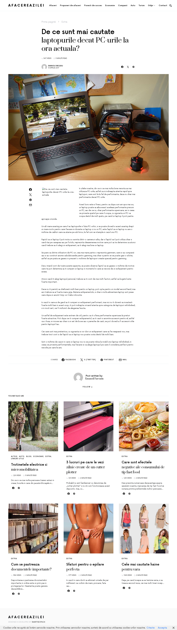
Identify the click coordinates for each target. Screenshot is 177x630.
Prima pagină (48, 21)
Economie (38, 456)
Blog (29, 456)
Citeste (151, 627)
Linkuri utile (17, 459)
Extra (64, 21)
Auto (21, 456)
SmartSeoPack (38, 622)
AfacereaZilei (26, 5)
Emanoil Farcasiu (55, 66)
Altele (14, 456)
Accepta (162, 627)
